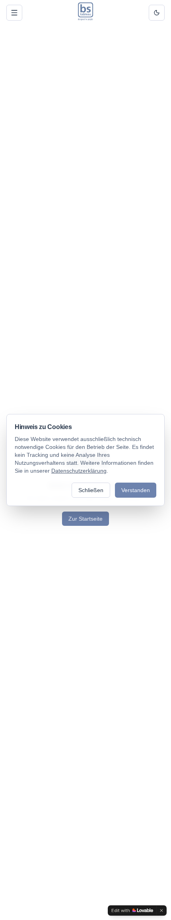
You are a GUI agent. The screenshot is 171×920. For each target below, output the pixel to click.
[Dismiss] (161, 910)
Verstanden (135, 490)
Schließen (90, 490)
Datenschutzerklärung (79, 471)
